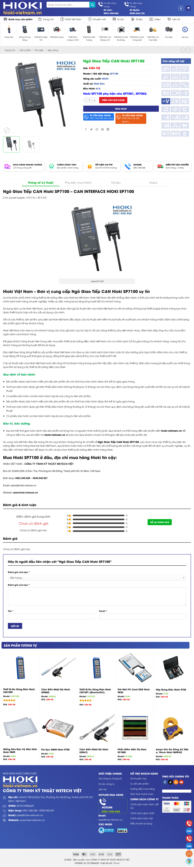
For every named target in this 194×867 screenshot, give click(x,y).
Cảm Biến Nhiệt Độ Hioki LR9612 (93, 751)
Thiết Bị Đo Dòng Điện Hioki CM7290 (19, 691)
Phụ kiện (39, 50)
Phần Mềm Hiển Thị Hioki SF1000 (132, 751)
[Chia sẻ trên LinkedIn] (107, 129)
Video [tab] (153, 182)
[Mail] (189, 853)
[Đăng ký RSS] (175, 782)
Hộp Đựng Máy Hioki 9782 (171, 689)
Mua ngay (121, 108)
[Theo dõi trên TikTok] (170, 782)
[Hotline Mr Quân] (189, 838)
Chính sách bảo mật (141, 818)
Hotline (107, 807)
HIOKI (105, 78)
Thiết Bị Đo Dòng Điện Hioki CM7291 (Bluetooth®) (95, 691)
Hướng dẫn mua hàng (142, 788)
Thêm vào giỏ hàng (113, 100)
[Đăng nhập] (180, 8)
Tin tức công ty (106, 783)
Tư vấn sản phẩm (139, 783)
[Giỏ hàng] (188, 8)
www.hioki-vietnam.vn (25, 492)
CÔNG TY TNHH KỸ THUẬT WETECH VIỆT (49, 464)
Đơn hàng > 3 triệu (175, 167)
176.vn (116, 863)
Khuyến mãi (99, 19)
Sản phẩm (25, 50)
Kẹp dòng (53, 50)
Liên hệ (176, 19)
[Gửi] (92, 5)
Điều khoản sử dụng (141, 823)
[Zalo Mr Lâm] (189, 831)
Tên (11, 610)
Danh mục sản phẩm (20, 19)
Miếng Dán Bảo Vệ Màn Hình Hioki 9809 (20, 751)
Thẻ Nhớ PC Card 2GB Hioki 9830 (134, 691)
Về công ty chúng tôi (110, 778)
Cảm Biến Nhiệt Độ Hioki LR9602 (55, 691)
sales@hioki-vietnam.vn (30, 815)
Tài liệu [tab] (116, 182)
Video (157, 19)
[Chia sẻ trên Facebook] (86, 129)
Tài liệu (139, 19)
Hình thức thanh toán (141, 793)
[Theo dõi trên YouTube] (181, 782)
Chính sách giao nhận (142, 812)
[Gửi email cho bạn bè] (96, 129)
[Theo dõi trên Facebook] (164, 782)
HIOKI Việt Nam (73, 19)
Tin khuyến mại (138, 778)
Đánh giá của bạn (19, 572)
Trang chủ (48, 19)
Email (103, 610)
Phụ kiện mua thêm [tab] (78, 182)
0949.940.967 (46, 810)
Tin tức (120, 19)
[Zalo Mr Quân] (189, 846)
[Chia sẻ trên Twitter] (91, 129)
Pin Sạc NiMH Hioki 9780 (55, 749)
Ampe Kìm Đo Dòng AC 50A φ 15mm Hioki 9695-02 (172, 751)
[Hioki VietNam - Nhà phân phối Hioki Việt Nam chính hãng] (22, 8)
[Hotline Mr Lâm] (189, 823)
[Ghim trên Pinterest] (102, 129)
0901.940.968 (139, 167)
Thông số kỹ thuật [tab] (40, 182)
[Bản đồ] (189, 861)
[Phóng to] (7, 130)
